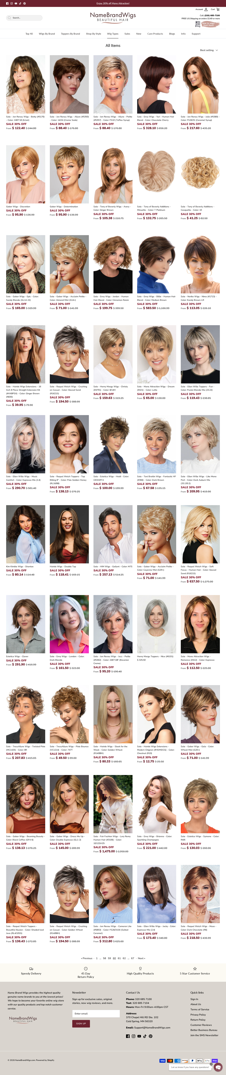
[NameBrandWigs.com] (113, 18)
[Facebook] (7, 3)
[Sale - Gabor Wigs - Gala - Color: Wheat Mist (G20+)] (200, 714)
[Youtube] (16, 3)
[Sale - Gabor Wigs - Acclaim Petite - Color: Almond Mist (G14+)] (69, 264)
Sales (127, 33)
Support (196, 33)
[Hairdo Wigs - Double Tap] (69, 534)
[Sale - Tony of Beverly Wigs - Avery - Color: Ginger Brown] (113, 174)
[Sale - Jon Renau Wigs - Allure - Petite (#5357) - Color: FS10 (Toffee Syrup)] (113, 84)
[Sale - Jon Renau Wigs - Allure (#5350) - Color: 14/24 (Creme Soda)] (69, 84)
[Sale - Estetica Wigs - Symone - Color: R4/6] (200, 804)
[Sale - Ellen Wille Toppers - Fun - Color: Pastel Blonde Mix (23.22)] (200, 354)
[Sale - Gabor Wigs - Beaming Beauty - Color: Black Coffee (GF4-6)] (25, 804)
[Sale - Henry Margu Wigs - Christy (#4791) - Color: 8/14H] (113, 354)
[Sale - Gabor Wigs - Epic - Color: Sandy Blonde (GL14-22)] (25, 264)
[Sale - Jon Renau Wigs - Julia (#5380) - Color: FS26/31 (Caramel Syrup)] (200, 84)
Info (183, 33)
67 (132, 958)
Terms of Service (199, 1009)
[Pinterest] (24, 3)
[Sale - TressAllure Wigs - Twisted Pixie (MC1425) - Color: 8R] (25, 714)
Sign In (194, 999)
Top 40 (29, 33)
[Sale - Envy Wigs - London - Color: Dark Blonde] (69, 624)
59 (109, 958)
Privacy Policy (198, 1014)
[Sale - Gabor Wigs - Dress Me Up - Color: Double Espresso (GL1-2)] (69, 804)
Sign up (81, 1023)
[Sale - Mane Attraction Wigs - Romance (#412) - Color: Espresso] (200, 624)
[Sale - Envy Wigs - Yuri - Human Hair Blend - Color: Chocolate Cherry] (156, 84)
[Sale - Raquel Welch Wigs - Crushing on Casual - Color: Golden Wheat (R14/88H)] (69, 894)
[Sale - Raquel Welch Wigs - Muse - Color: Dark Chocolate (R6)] (200, 894)
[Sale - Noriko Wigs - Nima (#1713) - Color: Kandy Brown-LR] (200, 264)
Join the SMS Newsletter (204, 1035)
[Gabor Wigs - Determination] (69, 174)
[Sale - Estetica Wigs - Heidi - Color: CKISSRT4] (113, 444)
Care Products (155, 33)
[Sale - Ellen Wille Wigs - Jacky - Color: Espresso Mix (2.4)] (156, 894)
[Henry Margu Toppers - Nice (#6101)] (156, 624)
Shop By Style (93, 33)
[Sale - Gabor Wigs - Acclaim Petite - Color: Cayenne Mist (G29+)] (156, 534)
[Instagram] (11, 3)
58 (104, 958)
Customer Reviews (201, 1025)
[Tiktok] (20, 3)
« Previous (86, 958)
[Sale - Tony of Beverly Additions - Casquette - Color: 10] (200, 174)
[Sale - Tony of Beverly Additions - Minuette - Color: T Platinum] (156, 174)
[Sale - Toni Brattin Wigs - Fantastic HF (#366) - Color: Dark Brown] (156, 444)
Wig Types (112, 33)
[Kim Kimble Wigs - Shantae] (25, 534)
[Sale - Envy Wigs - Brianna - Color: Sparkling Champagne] (156, 804)
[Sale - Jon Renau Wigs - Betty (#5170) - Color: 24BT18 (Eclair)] (25, 84)
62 (124, 958)
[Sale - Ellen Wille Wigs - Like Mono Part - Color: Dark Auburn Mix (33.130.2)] (200, 444)
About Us (195, 1004)
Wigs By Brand (47, 33)
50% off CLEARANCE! (113, 3)
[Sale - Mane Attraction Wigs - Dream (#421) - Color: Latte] (156, 354)
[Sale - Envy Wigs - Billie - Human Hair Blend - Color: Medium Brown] (156, 264)
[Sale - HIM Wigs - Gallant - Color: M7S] (113, 534)
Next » (141, 958)
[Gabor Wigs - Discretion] (25, 174)
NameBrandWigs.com (25, 1060)
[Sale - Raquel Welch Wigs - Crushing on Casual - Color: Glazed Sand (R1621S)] (69, 354)
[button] (218, 1067)
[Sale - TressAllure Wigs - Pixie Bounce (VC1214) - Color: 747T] (69, 714)
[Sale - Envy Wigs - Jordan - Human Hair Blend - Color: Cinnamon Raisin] (113, 264)
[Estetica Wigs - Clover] (25, 624)
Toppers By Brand (70, 33)
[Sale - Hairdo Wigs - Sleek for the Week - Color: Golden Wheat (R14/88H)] (113, 714)
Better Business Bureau (203, 1030)
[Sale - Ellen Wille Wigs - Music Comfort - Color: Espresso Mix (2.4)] (25, 444)
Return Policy (197, 1020)
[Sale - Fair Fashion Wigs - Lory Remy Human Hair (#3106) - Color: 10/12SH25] (113, 804)
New (138, 33)
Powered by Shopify (45, 1060)
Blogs (172, 33)
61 (119, 958)
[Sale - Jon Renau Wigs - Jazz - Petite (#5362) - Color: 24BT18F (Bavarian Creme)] (113, 624)
